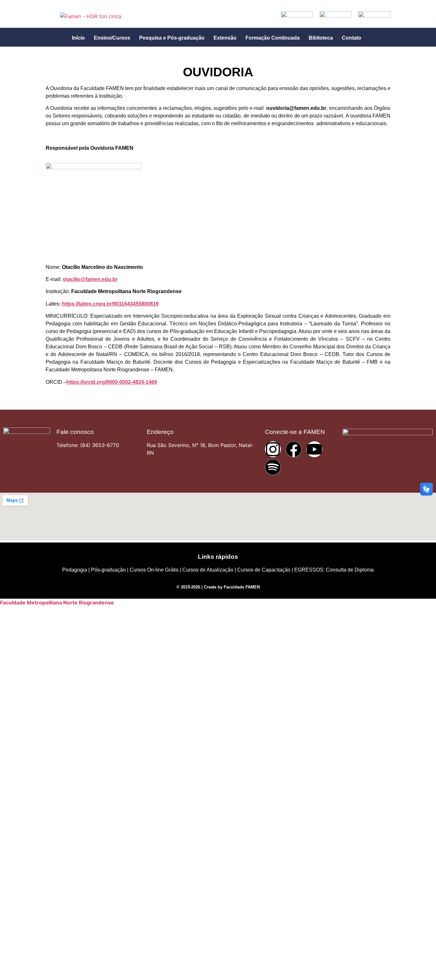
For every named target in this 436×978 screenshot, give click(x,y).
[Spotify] (273, 467)
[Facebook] (294, 449)
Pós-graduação (108, 569)
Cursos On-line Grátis (154, 569)
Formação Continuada (272, 38)
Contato (351, 38)
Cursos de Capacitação (263, 569)
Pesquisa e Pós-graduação (172, 38)
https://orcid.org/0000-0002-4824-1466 (111, 382)
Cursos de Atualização (207, 569)
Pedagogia (74, 569)
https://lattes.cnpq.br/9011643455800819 (110, 304)
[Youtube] (314, 449)
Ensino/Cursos (112, 38)
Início (78, 38)
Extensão (225, 38)
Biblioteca (321, 38)
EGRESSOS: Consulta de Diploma (334, 569)
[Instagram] (273, 449)
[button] (80, 38)
